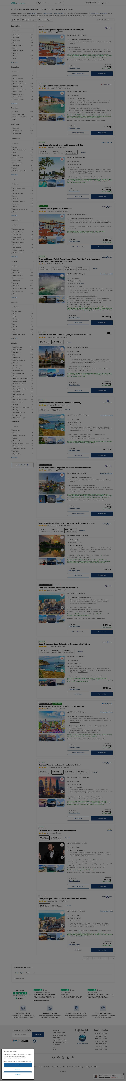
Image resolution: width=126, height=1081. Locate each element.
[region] (17, 1064)
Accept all (17, 1065)
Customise (18, 1074)
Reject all (17, 1069)
